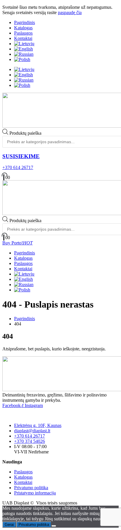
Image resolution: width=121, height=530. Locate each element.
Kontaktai (23, 38)
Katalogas (23, 27)
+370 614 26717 (17, 167)
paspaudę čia (70, 12)
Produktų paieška (25, 133)
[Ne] (53, 526)
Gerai (9, 524)
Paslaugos (23, 33)
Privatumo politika (34, 524)
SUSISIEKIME (21, 156)
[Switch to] (24, 43)
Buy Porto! (17, 242)
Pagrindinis (24, 22)
